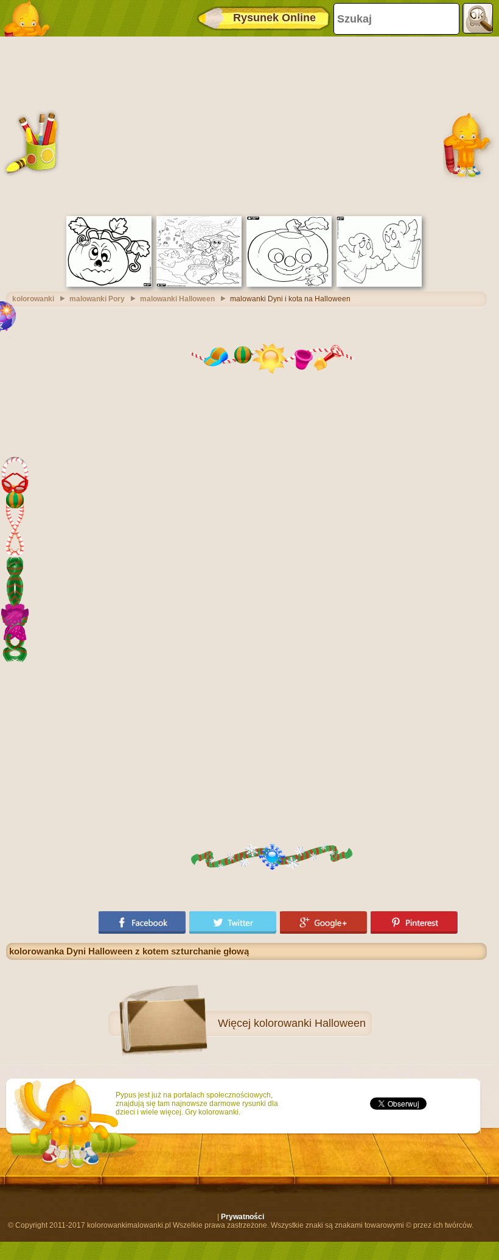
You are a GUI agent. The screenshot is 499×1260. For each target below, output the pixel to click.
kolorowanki (33, 299)
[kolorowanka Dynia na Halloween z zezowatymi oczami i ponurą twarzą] (109, 284)
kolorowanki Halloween (310, 1023)
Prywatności (242, 1217)
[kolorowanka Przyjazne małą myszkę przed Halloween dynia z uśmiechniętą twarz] (289, 284)
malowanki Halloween (177, 299)
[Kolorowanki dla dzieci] (30, 18)
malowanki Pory (97, 299)
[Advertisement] (246, 125)
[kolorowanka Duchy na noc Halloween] (379, 284)
